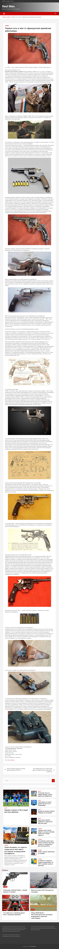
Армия (7, 25)
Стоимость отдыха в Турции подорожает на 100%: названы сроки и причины (45, 863)
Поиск (53, 780)
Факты (5, 870)
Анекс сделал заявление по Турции (46, 852)
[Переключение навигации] (4, 13)
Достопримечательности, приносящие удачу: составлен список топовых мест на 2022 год (42, 770)
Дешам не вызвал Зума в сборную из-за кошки (46, 812)
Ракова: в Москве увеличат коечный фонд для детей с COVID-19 (16, 769)
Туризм (6, 845)
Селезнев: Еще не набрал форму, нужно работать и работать (45, 794)
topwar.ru (12, 760)
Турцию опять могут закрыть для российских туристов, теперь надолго (46, 832)
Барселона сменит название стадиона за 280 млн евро (45, 821)
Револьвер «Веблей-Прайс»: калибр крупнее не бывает (15, 891)
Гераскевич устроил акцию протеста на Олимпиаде (44, 803)
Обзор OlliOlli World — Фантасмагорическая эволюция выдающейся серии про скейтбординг (41, 915)
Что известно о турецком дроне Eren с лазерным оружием (14, 913)
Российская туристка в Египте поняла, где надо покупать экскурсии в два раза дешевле (46, 843)
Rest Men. (8, 6)
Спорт (5, 808)
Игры (33, 909)
